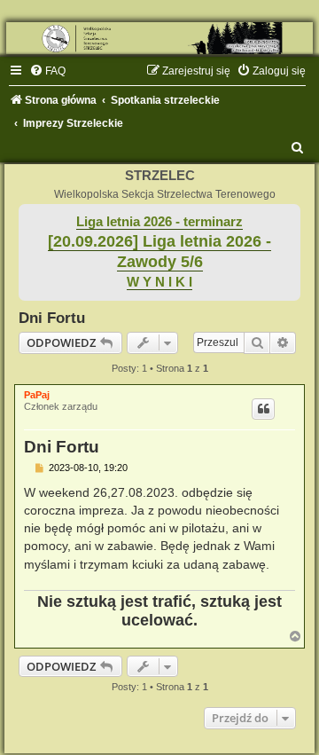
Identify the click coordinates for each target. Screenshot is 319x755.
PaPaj (37, 394)
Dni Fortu (52, 318)
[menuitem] (47, 71)
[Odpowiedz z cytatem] (263, 409)
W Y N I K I (159, 282)
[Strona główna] (159, 38)
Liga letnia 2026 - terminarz (159, 222)
